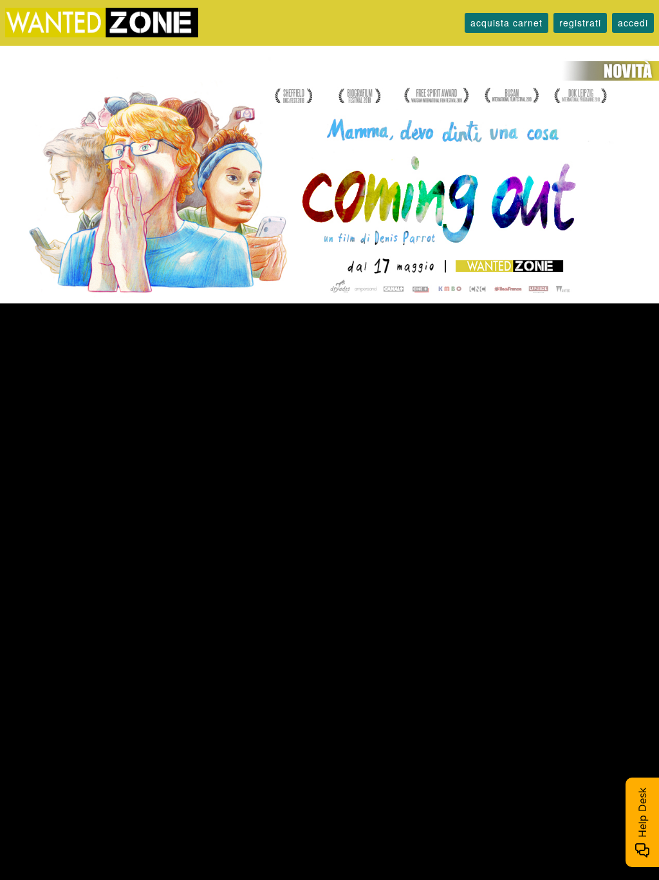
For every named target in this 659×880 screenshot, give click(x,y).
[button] (506, 23)
